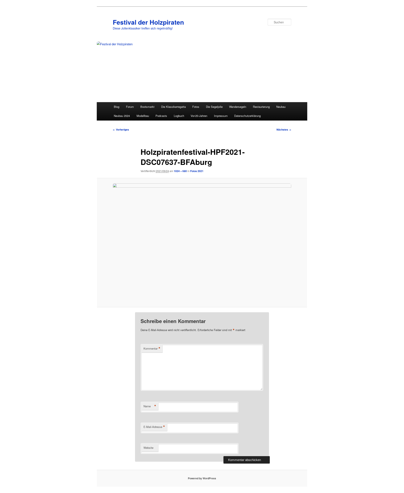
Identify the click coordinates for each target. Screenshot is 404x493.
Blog (116, 107)
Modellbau (143, 116)
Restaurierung (261, 107)
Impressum (221, 116)
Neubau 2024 (122, 116)
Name (150, 406)
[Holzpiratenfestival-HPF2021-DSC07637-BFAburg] (202, 242)
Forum (130, 107)
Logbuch (179, 116)
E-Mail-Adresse (154, 427)
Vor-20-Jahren (199, 116)
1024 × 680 (180, 171)
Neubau (281, 107)
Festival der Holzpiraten (148, 22)
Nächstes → (283, 129)
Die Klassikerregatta (173, 107)
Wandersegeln (237, 107)
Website (148, 448)
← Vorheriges (121, 129)
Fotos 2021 (196, 171)
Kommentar (152, 348)
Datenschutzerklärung (247, 116)
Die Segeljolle (214, 107)
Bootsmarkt (147, 107)
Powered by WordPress (202, 478)
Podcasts (161, 116)
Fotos (195, 107)
